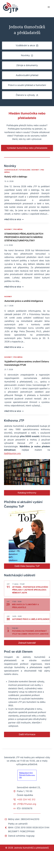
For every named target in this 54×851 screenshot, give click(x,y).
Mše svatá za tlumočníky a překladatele (25, 606)
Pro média (17, 229)
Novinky (35, 170)
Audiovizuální (10, 170)
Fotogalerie (24, 170)
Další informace (27, 734)
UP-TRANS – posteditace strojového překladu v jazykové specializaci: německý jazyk (30, 590)
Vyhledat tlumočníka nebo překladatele (27, 148)
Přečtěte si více (13, 219)
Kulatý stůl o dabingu (15, 176)
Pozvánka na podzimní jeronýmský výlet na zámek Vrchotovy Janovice (30, 632)
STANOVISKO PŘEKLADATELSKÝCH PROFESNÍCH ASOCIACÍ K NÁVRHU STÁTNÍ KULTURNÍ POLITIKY (23, 237)
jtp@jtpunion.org (12, 453)
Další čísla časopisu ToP (27, 566)
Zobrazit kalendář (27, 642)
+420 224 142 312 (26, 799)
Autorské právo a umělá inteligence (23, 301)
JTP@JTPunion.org (26, 804)
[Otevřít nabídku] (48, 7)
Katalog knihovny (27, 492)
